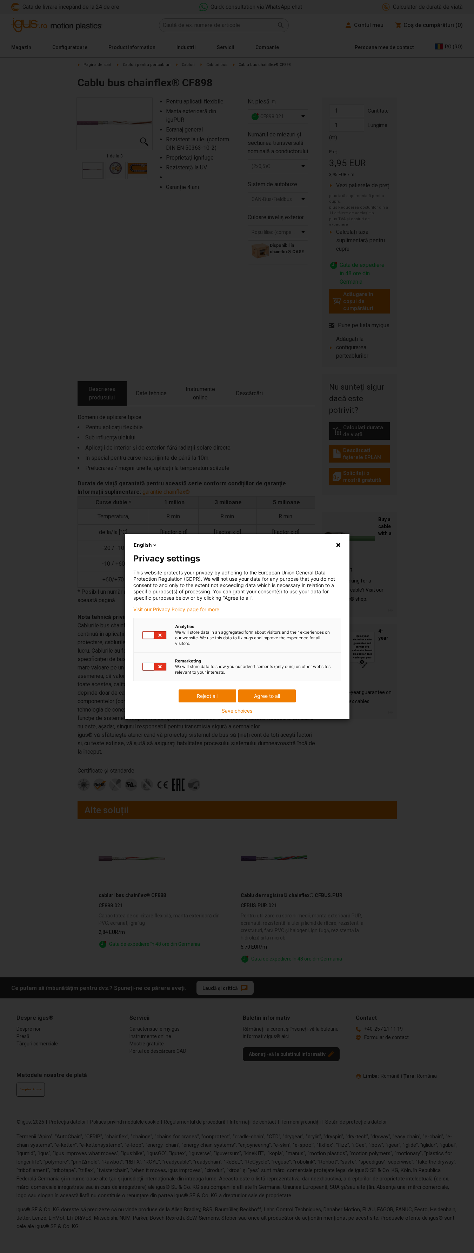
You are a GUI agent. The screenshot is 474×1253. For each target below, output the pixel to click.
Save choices (237, 711)
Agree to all (267, 696)
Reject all (207, 696)
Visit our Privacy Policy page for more (176, 609)
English (143, 545)
